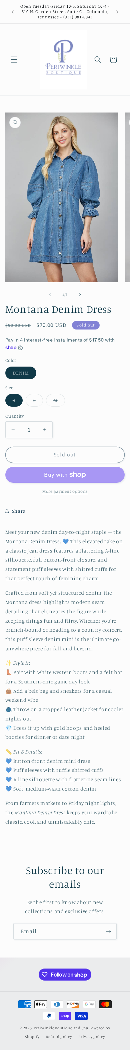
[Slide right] (80, 294)
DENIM (24, 374)
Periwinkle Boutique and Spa (61, 1028)
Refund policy (59, 1036)
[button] (14, 59)
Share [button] (18, 511)
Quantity (14, 416)
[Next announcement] (117, 11)
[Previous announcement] (12, 11)
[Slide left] (50, 294)
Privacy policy (91, 1036)
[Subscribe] (108, 931)
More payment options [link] (65, 491)
